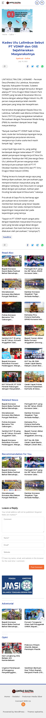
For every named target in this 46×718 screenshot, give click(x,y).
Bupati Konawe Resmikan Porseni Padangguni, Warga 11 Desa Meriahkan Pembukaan (11, 363)
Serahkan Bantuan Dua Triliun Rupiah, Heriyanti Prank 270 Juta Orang (33, 670)
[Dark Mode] (37, 3)
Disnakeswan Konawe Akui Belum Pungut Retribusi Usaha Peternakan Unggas (11, 294)
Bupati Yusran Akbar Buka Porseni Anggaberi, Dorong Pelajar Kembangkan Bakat (34, 340)
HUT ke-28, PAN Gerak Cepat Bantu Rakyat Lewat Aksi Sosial (33, 363)
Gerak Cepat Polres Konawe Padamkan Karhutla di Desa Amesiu (33, 386)
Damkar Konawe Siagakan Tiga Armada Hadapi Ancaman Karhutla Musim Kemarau (33, 294)
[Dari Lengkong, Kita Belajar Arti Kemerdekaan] (12, 648)
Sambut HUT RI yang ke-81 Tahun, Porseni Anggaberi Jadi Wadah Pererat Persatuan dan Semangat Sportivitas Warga (11, 340)
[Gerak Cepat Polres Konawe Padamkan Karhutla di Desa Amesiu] (34, 376)
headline (7, 237)
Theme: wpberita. (35, 712)
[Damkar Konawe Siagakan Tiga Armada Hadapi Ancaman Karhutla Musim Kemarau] (34, 284)
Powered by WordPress (13, 712)
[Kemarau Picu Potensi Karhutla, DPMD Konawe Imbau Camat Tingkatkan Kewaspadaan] (34, 307)
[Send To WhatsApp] (42, 66)
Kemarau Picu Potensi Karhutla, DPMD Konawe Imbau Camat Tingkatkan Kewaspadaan (34, 317)
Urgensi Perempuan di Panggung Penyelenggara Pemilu (11, 670)
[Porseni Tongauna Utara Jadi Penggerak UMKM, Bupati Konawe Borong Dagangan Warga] (34, 614)
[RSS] (23, 704)
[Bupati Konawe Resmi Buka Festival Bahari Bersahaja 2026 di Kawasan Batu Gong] (12, 260)
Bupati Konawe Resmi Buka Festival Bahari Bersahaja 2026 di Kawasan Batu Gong (11, 271)
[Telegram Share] (37, 66)
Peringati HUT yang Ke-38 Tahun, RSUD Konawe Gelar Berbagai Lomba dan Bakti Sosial (34, 271)
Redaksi (16, 696)
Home (7, 696)
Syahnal (19, 58)
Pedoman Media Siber (32, 696)
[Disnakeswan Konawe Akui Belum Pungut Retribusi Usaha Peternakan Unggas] (12, 284)
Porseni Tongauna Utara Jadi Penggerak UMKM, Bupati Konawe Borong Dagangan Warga (34, 624)
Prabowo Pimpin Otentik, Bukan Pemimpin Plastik (32, 647)
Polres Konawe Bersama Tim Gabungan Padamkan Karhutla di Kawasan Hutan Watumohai (11, 317)
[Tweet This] (32, 66)
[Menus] (3, 3)
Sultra (27, 58)
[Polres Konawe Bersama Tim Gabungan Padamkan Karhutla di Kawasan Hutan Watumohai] (12, 307)
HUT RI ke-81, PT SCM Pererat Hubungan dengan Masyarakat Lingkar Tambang (11, 386)
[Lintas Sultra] (13, 2)
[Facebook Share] (27, 66)
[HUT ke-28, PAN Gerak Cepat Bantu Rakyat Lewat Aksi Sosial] (34, 353)
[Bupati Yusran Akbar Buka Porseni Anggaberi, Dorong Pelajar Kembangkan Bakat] (34, 330)
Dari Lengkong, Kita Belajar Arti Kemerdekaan (11, 658)
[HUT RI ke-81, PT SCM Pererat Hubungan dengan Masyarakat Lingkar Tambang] (12, 376)
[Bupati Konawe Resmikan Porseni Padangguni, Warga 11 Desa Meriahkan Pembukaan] (12, 353)
